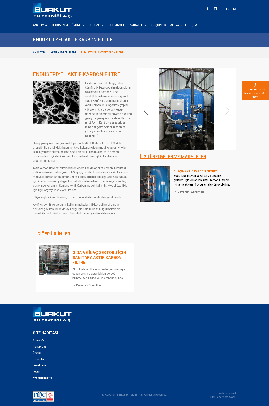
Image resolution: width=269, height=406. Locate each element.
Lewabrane (39, 365)
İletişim (191, 25)
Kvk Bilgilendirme (43, 377)
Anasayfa (40, 25)
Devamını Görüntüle (191, 192)
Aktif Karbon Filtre (63, 52)
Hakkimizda (39, 346)
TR (227, 9)
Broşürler (158, 25)
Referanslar (116, 25)
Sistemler (95, 25)
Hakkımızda (59, 25)
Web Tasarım (226, 393)
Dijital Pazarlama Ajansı (222, 397)
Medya (174, 25)
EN (233, 9)
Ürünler (78, 25)
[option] (85, 267)
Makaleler (138, 25)
